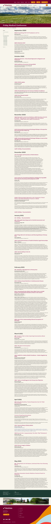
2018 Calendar (5, 39)
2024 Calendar (5, 44)
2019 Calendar (5, 40)
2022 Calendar (5, 42)
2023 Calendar (5, 43)
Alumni (18, 2)
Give (29, 2)
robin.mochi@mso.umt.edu (18, 494)
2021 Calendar (5, 41)
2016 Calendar (5, 37)
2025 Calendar (5, 45)
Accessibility (21, 508)
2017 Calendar (5, 38)
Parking (20, 515)
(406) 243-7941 (17, 492)
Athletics (22, 2)
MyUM (26, 2)
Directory (20, 511)
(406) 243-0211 (5, 512)
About (15, 2)
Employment (21, 513)
